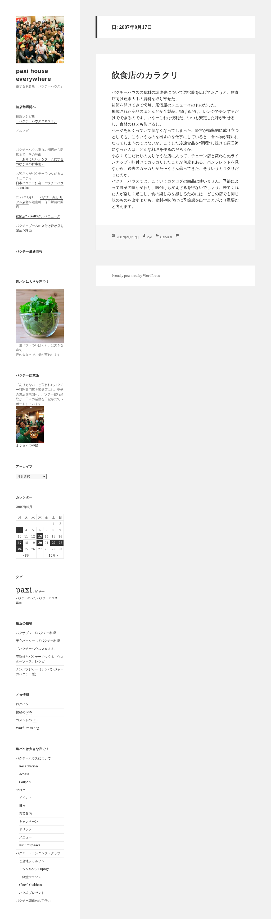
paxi (24, 589)
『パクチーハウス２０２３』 (36, 121)
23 (60, 542)
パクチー (39, 591)
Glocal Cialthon (30, 885)
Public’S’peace (29, 845)
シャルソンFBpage (35, 869)
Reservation (28, 766)
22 (53, 542)
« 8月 (26, 555)
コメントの (27, 720)
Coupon (25, 782)
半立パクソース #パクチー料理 (38, 640)
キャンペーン (28, 821)
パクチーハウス (47, 598)
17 (19, 542)
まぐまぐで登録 (27, 445)
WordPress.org (27, 728)
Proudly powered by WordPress (136, 275)
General (166, 237)
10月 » (53, 555)
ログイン (22, 704)
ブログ (20, 790)
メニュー (25, 837)
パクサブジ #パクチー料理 (36, 633)
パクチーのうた (26, 598)
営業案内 (25, 813)
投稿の (24, 712)
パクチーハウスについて (33, 758)
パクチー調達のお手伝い (33, 900)
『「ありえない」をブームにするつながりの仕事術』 (40, 161)
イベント (25, 797)
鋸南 (19, 603)
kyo (149, 237)
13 (40, 536)
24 (19, 549)
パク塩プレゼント (31, 892)
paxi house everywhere (33, 74)
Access (24, 774)
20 (40, 542)
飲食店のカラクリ (145, 74)
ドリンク (25, 829)
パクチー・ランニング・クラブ (38, 853)
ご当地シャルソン (31, 861)
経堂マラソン (31, 877)
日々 (22, 805)
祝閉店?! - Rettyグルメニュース (38, 216)
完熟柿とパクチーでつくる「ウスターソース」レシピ (40, 659)
